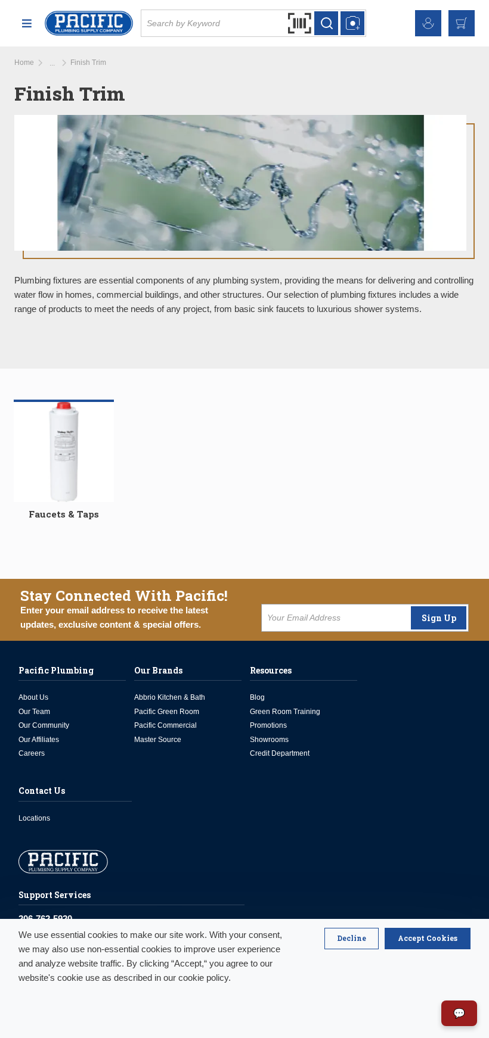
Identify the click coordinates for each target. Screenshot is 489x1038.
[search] (326, 23)
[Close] (351, 938)
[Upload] (352, 23)
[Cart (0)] (461, 23)
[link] (52, 63)
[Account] (428, 23)
